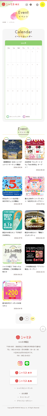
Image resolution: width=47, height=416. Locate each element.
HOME (4, 22)
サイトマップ (24, 397)
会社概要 (25, 393)
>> (32, 319)
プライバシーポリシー (24, 401)
